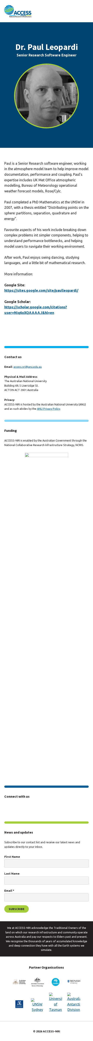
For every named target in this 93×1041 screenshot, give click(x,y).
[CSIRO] (55, 982)
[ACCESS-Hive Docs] (16, 807)
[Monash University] (73, 982)
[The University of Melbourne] (19, 1004)
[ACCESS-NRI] (17, 11)
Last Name (11, 873)
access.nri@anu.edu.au (27, 366)
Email (9, 890)
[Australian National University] (19, 982)
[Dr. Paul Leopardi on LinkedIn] (7, 325)
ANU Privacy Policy (48, 408)
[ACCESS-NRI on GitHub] (40, 808)
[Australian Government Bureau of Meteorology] (37, 982)
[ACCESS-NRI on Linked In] (25, 808)
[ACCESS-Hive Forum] (7, 807)
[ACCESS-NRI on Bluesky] (32, 808)
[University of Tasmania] (55, 1003)
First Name (12, 856)
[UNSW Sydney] (37, 1005)
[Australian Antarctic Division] (73, 1003)
